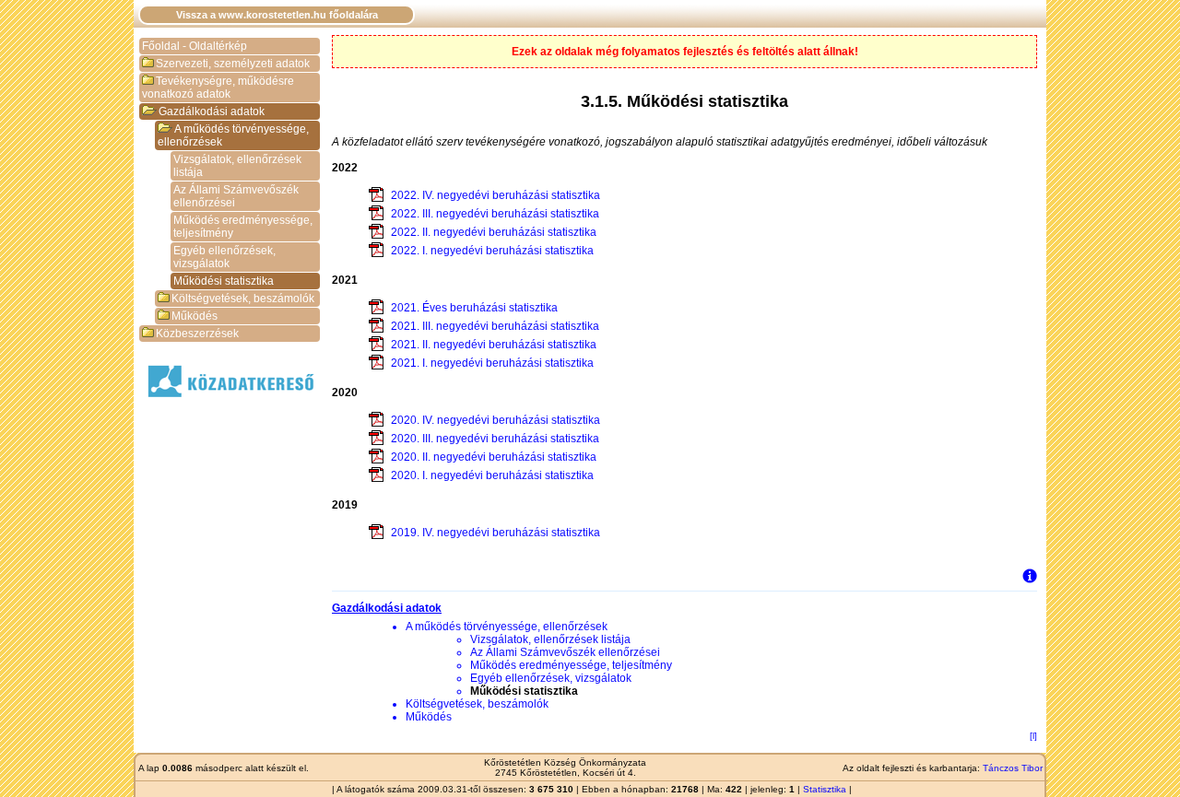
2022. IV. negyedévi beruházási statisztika (495, 195)
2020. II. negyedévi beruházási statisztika (493, 457)
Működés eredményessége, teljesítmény (243, 227)
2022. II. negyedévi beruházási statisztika (493, 232)
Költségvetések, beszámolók (242, 298)
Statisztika (824, 789)
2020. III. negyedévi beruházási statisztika (495, 438)
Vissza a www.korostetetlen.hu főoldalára (277, 14)
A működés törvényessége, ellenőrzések (233, 135)
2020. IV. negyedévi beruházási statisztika (495, 420)
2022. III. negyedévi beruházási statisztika (495, 213)
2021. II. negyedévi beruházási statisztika (493, 344)
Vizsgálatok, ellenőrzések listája (237, 166)
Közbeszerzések (197, 333)
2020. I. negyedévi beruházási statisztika (492, 475)
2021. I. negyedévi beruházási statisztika (492, 363)
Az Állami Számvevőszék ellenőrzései (236, 196)
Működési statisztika (223, 281)
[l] (1033, 736)
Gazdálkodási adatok (212, 111)
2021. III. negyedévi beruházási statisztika (495, 326)
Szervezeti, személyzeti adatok (233, 63)
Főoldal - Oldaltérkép (194, 46)
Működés (194, 316)
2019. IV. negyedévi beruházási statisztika (495, 532)
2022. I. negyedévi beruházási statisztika (492, 250)
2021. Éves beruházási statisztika (474, 307)
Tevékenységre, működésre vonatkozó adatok (218, 87)
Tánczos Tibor (1013, 768)
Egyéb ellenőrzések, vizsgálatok (224, 257)
